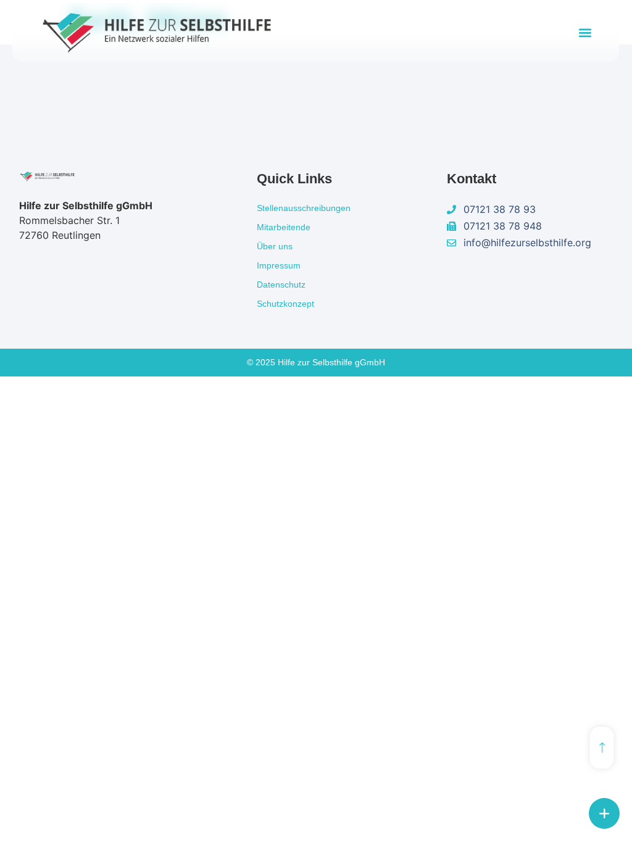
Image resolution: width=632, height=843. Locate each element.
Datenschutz (281, 284)
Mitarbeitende (283, 227)
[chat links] (604, 813)
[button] (585, 32)
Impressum (279, 265)
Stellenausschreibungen (304, 208)
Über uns (275, 246)
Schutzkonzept (285, 304)
